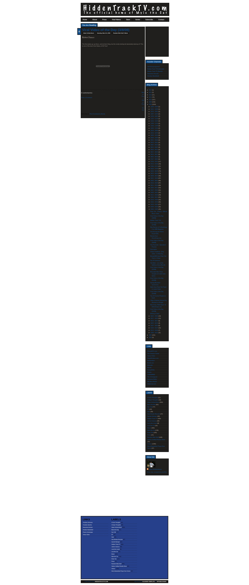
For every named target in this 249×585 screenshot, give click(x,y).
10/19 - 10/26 (154, 130)
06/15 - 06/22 (154, 173)
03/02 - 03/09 (154, 209)
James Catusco (152, 421)
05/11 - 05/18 (154, 185)
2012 (150, 95)
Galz (148, 411)
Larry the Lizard (152, 423)
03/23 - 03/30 (154, 202)
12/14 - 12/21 (154, 111)
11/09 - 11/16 (154, 123)
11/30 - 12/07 (154, 116)
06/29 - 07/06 (154, 168)
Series (137, 19)
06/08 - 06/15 (154, 176)
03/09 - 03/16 (154, 206)
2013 (150, 92)
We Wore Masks (152, 381)
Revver (149, 367)
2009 (150, 102)
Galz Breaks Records (153, 414)
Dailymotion (151, 360)
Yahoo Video (151, 356)
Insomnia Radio (152, 379)
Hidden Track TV (152, 418)
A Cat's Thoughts (152, 397)
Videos (126, 33)
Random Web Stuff (118, 33)
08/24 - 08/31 (154, 149)
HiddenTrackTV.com (101, 581)
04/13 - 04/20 (154, 195)
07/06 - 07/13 (154, 166)
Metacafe (150, 365)
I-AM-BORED (151, 374)
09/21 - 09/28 (154, 140)
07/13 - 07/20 (154, 164)
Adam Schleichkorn (153, 402)
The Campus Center (153, 353)
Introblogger (161, 581)
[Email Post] (82, 86)
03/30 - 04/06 (154, 199)
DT (148, 409)
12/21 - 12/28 (154, 109)
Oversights (153, 249)
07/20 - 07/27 (154, 161)
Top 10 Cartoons (155, 260)
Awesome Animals (153, 73)
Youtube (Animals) (88, 522)
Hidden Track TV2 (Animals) (155, 69)
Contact (161, 19)
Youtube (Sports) (87, 525)
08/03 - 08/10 (154, 157)
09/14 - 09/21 (154, 142)
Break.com (150, 363)
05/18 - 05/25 (154, 183)
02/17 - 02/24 (154, 318)
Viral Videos (116, 19)
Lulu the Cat (151, 425)
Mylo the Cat (151, 430)
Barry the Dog (151, 404)
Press (104, 19)
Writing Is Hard (154, 313)
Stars (128, 19)
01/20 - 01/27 (154, 328)
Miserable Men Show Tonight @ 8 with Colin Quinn (158, 274)
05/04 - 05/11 (154, 187)
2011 (150, 97)
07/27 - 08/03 (154, 159)
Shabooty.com (151, 384)
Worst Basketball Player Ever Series (120, 571)
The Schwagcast (152, 377)
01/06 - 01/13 (154, 332)
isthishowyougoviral (153, 66)
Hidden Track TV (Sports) (154, 71)
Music (149, 428)
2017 (150, 90)
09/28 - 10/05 (154, 137)
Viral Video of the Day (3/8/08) (105, 30)
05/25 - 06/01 (154, 180)
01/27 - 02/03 (154, 325)
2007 (150, 335)
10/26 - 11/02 (154, 128)
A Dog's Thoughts (152, 400)
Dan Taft (149, 407)
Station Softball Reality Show (156, 439)
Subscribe (149, 19)
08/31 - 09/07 (154, 147)
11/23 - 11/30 (154, 118)
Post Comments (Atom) (97, 114)
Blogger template (148, 581)
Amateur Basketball (153, 76)
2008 (150, 104)
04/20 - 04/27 (154, 192)
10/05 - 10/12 (154, 135)
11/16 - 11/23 (154, 121)
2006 (150, 337)
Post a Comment (86, 97)
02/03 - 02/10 (154, 323)
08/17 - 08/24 (154, 152)
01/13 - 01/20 (154, 330)
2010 (150, 99)
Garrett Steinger (152, 416)
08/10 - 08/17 (154, 154)
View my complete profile (157, 472)
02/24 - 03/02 (154, 316)
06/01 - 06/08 (154, 178)
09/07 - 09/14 (154, 145)
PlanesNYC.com (152, 351)
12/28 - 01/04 (154, 106)
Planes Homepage (88, 532)
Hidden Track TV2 (155, 220)
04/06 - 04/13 (154, 197)
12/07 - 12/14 (154, 114)
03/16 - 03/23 (154, 204)
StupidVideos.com (153, 358)
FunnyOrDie (151, 370)
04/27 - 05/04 (154, 190)
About (94, 19)
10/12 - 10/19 (154, 133)
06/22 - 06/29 (154, 171)
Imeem (149, 372)
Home (85, 19)
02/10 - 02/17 (154, 321)
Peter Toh (150, 432)
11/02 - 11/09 (154, 125)
